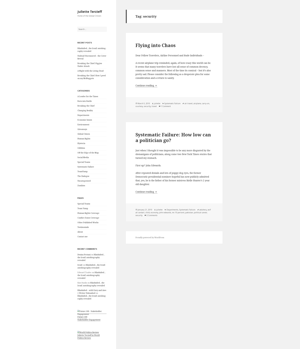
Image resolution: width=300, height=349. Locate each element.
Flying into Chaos (155, 45)
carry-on (205, 103)
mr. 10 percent (178, 212)
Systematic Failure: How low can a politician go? (173, 137)
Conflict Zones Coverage (88, 217)
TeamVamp (82, 171)
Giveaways (82, 129)
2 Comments (151, 215)
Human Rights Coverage (88, 213)
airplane (197, 103)
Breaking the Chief (85, 105)
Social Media (83, 157)
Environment (83, 124)
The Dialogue (83, 176)
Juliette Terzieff (89, 11)
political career (200, 212)
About (80, 232)
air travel (188, 103)
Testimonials (83, 227)
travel (154, 106)
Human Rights (83, 138)
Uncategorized (84, 181)
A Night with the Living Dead (90, 71)
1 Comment (166, 106)
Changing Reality (85, 110)
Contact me (82, 236)
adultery (203, 209)
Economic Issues (84, 120)
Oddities (81, 148)
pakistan (189, 212)
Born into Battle (84, 101)
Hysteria (81, 143)
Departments (83, 115)
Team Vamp (82, 208)
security (147, 106)
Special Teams (83, 162)
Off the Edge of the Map (88, 152)
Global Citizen (83, 134)
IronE (79, 265)
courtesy (139, 106)
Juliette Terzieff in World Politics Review (88, 336)
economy (154, 212)
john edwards (165, 212)
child (147, 212)
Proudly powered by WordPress (149, 237)
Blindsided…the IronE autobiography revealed (91, 257)
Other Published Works (87, 222)
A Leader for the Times (87, 96)
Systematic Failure (85, 166)
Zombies (81, 185)
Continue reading (146, 85)
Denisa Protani (84, 254)
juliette (157, 103)
